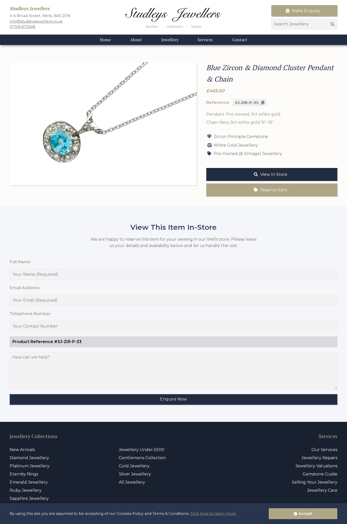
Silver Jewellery (135, 474)
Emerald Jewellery (29, 482)
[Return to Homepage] (173, 14)
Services (205, 39)
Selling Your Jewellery (314, 482)
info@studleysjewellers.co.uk (36, 21)
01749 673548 (22, 26)
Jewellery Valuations (316, 466)
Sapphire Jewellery (29, 498)
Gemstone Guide (320, 474)
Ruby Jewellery (26, 490)
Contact (239, 39)
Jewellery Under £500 (141, 449)
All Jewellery (132, 482)
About (136, 39)
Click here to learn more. (213, 513)
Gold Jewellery (134, 466)
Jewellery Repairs (319, 457)
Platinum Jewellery (30, 466)
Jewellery (169, 39)
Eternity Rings (24, 474)
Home (105, 39)
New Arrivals (22, 449)
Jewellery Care (322, 490)
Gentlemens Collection (142, 457)
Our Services (324, 449)
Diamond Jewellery (29, 457)
